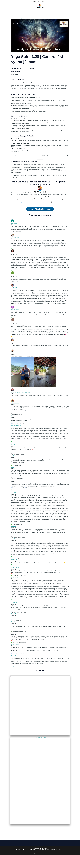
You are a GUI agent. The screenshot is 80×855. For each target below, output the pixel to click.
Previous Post (8, 835)
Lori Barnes (13, 455)
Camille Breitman (15, 644)
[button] (25, 199)
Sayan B (13, 621)
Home (34, 1)
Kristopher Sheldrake (16, 425)
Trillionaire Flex (14, 492)
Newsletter (44, 1)
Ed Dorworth (14, 602)
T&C (40, 843)
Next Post (72, 835)
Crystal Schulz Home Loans (17, 353)
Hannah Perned (14, 342)
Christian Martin (14, 613)
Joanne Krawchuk (15, 633)
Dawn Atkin (13, 526)
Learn (39, 1)
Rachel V (13, 415)
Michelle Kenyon (14, 655)
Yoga (21, 18)
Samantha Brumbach (15, 275)
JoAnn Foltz (13, 321)
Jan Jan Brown (14, 538)
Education (14, 18)
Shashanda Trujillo (15, 309)
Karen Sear (13, 479)
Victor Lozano (14, 559)
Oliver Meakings (14, 577)
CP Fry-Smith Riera (15, 237)
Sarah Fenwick (14, 444)
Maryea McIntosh (15, 567)
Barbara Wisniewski (15, 253)
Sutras (18, 18)
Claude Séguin (14, 287)
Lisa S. (12, 467)
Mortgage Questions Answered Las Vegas (20, 392)
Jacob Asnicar (14, 223)
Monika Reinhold (15, 403)
